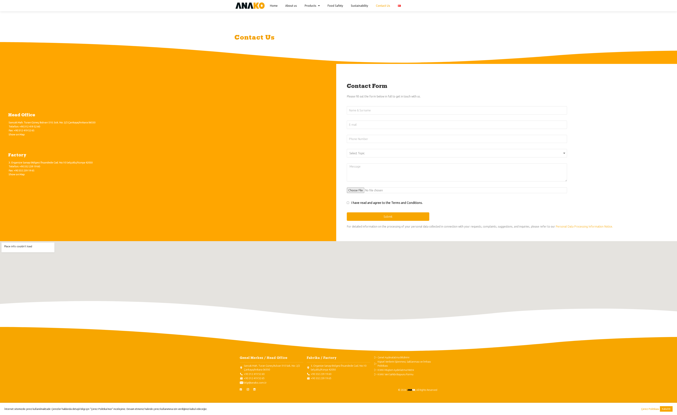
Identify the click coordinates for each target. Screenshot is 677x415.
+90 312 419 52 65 (24, 130)
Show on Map (17, 134)
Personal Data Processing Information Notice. (584, 226)
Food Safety (335, 5)
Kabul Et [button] (666, 409)
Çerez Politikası (650, 408)
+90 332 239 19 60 (29, 166)
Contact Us (383, 5)
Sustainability (359, 5)
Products (310, 5)
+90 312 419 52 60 (29, 126)
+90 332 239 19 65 (24, 170)
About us (291, 5)
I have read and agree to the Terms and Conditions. (387, 202)
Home (273, 5)
